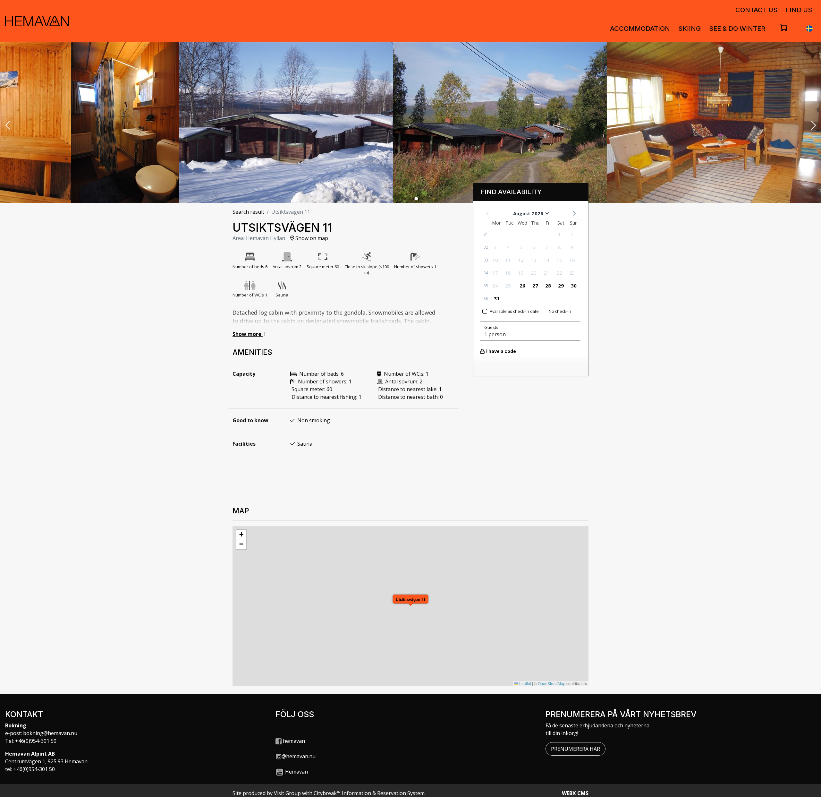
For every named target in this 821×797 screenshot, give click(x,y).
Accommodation (640, 28)
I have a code (501, 351)
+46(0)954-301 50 (35, 740)
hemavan (293, 740)
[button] (7, 125)
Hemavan (296, 771)
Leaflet (524, 683)
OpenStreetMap (551, 683)
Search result (248, 211)
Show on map (311, 238)
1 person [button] (495, 334)
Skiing (689, 28)
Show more (248, 334)
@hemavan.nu (299, 756)
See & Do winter (737, 28)
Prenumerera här (575, 748)
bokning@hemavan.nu (50, 733)
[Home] (37, 21)
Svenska (809, 28)
